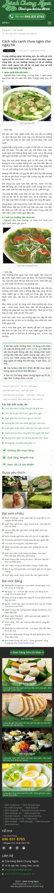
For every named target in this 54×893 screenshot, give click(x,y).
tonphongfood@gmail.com (18, 869)
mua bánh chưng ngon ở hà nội (34, 810)
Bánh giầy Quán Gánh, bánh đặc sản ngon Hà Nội (27, 428)
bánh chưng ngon (34, 348)
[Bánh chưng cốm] (39, 500)
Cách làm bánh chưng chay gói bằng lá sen (24, 408)
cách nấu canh (27, 390)
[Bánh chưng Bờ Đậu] (14, 484)
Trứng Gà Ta (27, 788)
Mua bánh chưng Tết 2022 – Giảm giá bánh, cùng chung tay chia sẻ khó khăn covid (26, 641)
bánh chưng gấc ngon (31, 805)
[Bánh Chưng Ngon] (27, 6)
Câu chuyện (18, 30)
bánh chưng (32, 819)
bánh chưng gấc (26, 821)
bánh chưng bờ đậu (32, 813)
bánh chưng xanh (43, 821)
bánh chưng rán (32, 808)
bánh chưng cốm (11, 810)
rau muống (37, 399)
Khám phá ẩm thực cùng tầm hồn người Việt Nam (27, 433)
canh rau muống (10, 399)
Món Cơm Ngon (27, 753)
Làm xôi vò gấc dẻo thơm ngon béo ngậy (23, 413)
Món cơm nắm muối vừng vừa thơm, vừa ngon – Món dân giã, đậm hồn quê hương (26, 554)
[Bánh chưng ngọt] (14, 500)
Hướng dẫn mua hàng (20, 450)
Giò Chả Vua (27, 718)
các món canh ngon (28, 386)
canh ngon (30, 395)
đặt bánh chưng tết (12, 816)
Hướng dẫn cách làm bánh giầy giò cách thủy (25, 423)
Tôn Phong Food (34, 884)
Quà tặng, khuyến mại (20, 457)
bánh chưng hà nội (12, 805)
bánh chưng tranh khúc (33, 816)
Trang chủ (6, 30)
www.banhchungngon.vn (20, 873)
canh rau (40, 395)
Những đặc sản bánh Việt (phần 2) (20, 443)
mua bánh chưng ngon (14, 808)
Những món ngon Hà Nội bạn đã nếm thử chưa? (26, 438)
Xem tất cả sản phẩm (20, 464)
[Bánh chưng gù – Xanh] (39, 484)
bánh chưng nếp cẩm (13, 813)
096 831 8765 (25, 368)
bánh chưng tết (11, 821)
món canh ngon (24, 399)
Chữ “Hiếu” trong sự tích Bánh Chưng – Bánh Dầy (26, 565)
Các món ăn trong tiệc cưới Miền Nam (21, 543)
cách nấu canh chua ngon (13, 395)
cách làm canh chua (11, 390)
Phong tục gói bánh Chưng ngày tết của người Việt (27, 540)
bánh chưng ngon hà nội (14, 819)
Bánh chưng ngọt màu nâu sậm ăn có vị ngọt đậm (27, 536)
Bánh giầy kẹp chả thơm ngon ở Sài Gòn (23, 418)
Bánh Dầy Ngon (27, 683)
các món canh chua (11, 386)
